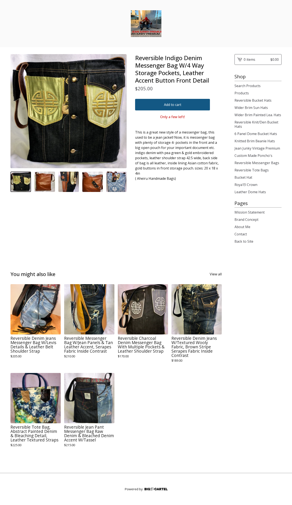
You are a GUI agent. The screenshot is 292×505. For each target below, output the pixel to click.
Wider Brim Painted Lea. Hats (257, 115)
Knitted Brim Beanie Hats (254, 141)
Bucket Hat (243, 177)
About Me (242, 226)
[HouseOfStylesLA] (146, 23)
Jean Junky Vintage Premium (257, 148)
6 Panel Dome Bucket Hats (255, 133)
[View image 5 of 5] (116, 182)
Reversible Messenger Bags (256, 162)
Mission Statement (249, 212)
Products (241, 93)
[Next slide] (120, 111)
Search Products (247, 85)
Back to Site (243, 241)
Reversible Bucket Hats (252, 100)
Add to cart (172, 104)
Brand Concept (246, 219)
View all (216, 274)
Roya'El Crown (245, 184)
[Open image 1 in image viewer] (68, 111)
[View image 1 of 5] (20, 182)
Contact (240, 234)
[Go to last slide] (16, 111)
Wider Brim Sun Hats (251, 107)
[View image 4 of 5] (92, 182)
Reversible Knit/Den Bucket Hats (256, 124)
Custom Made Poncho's (253, 155)
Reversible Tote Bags (251, 170)
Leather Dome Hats (250, 192)
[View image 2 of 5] (44, 182)
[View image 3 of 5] (68, 182)
